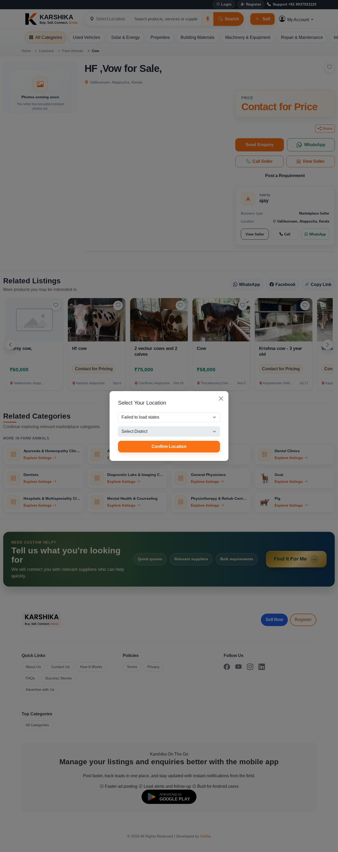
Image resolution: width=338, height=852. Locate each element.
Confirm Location (169, 446)
